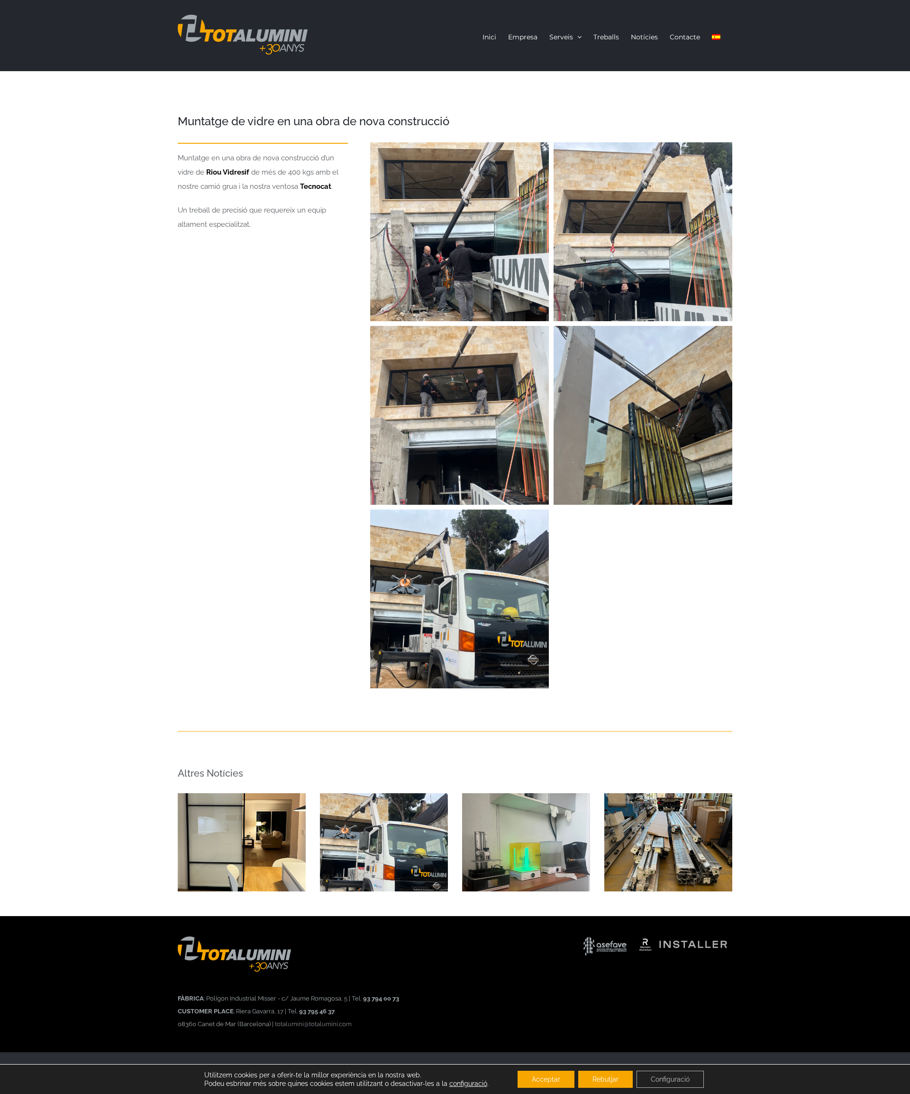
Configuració (670, 1079)
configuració (468, 1083)
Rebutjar (605, 1079)
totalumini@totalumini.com (313, 1024)
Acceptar (546, 1079)
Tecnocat (315, 186)
